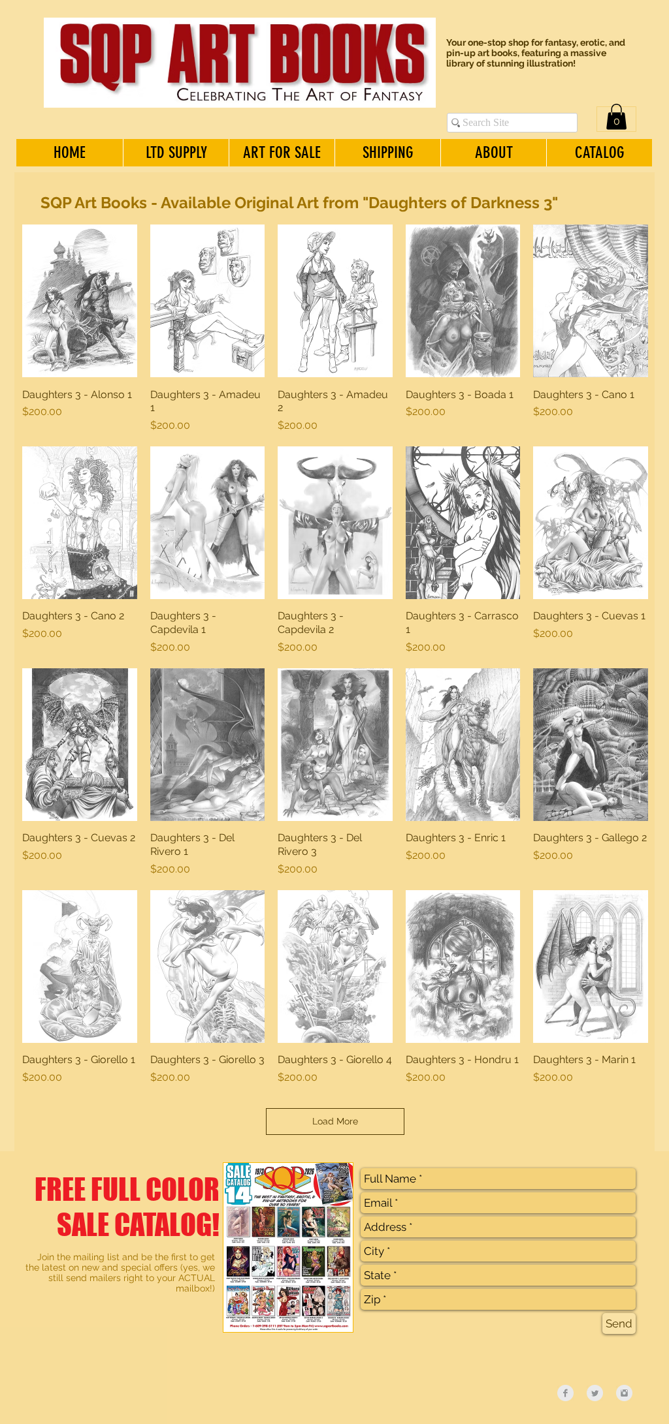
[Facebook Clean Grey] (565, 1393)
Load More (335, 1121)
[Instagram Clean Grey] (624, 1393)
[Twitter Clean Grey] (595, 1393)
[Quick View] (79, 300)
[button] (616, 116)
